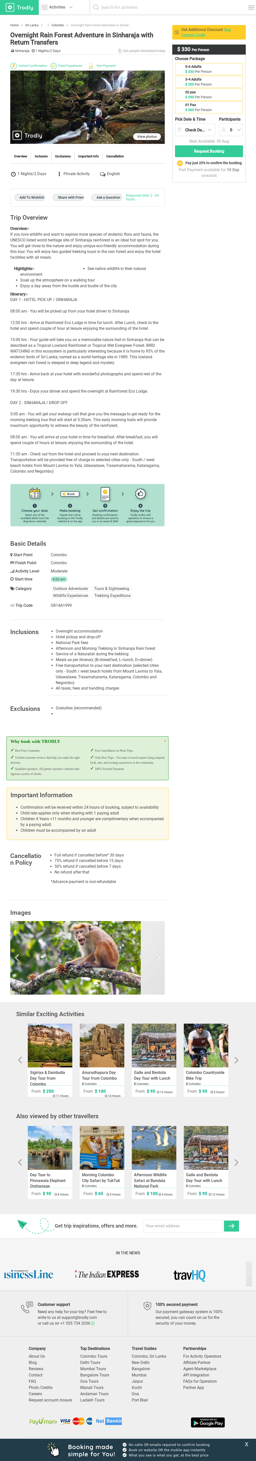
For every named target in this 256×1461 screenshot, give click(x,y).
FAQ (32, 1381)
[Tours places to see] (19, 7)
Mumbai (139, 1375)
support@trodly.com (79, 1317)
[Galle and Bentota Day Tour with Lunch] (154, 1045)
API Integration (196, 1375)
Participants (229, 119)
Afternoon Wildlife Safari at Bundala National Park (150, 1181)
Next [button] (142, 958)
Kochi (137, 1387)
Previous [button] (33, 958)
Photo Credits (40, 1387)
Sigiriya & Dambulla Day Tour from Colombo (47, 1078)
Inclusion (41, 156)
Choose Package (190, 58)
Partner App (193, 1387)
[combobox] (195, 130)
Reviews (36, 1368)
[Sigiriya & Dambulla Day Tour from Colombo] (50, 1045)
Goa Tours (89, 1381)
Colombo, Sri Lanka (149, 1356)
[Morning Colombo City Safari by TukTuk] (102, 1148)
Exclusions (63, 156)
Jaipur (137, 1381)
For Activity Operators (202, 1356)
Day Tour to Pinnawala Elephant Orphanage (48, 1181)
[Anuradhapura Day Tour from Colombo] (102, 1045)
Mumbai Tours (93, 1368)
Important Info (88, 156)
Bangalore (141, 1368)
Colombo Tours (93, 1356)
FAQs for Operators (200, 1381)
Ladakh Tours (92, 1400)
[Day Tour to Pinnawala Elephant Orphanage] (50, 1148)
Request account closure (50, 1400)
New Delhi (141, 1362)
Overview (20, 156)
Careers (35, 1393)
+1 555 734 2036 (75, 1323)
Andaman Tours (94, 1393)
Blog (33, 1362)
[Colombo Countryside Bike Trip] (206, 1045)
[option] (87, 958)
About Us (37, 1356)
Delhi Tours (90, 1362)
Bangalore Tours (94, 1375)
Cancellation (115, 156)
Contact (35, 1375)
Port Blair (140, 1400)
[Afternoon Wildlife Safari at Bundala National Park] (154, 1148)
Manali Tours (92, 1387)
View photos (147, 137)
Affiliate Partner (196, 1362)
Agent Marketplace (199, 1368)
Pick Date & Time (190, 119)
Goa (135, 1393)
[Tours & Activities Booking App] (177, 1422)
